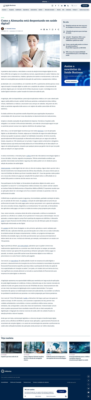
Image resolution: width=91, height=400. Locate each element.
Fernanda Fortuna (11, 28)
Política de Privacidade (15, 382)
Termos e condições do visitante (41, 382)
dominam (41, 131)
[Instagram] (52, 5)
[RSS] (68, 5)
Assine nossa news (84, 9)
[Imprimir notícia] (44, 29)
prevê (2, 221)
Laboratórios (34, 9)
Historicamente (5, 168)
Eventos (4, 9)
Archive (2, 17)
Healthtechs (18, 9)
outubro (5, 228)
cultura (29, 156)
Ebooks (59, 9)
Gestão (40, 9)
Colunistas (68, 9)
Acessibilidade (4, 382)
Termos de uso (27, 382)
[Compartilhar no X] (49, 29)
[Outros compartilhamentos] (58, 29)
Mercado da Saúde (49, 9)
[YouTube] (64, 5)
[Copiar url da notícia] (41, 29)
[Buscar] (72, 6)
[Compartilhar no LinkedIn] (47, 29)
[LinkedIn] (61, 5)
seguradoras (14, 261)
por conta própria (23, 246)
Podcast (75, 9)
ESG (63, 9)
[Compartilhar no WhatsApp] (52, 29)
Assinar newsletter (71, 81)
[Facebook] (55, 5)
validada (24, 201)
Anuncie (85, 5)
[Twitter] (58, 5)
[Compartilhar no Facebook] (55, 29)
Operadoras (26, 9)
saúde (25, 298)
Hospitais (11, 9)
